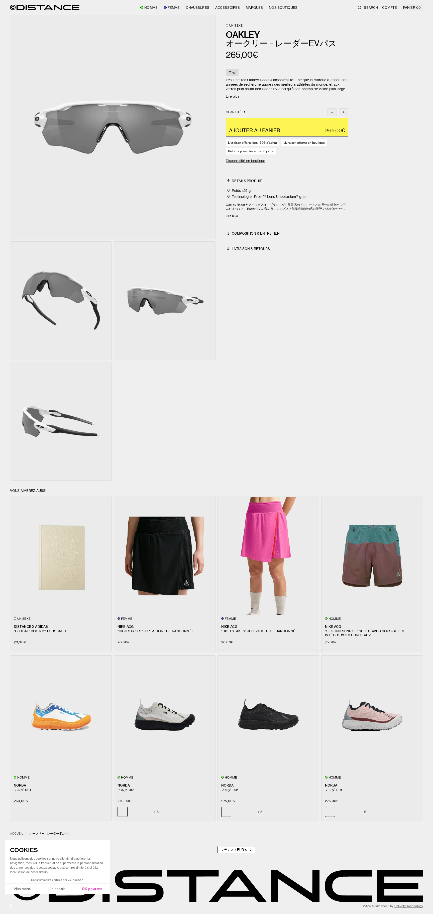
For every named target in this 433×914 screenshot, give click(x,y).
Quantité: (235, 112)
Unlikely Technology (408, 906)
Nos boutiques (283, 8)
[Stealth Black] (134, 812)
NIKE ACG (126, 626)
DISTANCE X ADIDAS (31, 626)
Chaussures (197, 8)
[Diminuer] (332, 112)
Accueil (16, 833)
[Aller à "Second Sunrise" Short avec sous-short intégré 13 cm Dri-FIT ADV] (372, 556)
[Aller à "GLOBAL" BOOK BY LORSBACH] (61, 556)
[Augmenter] (343, 112)
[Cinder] (238, 812)
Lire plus (232, 96)
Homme (151, 8)
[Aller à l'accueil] (44, 7)
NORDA (20, 785)
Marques (254, 8)
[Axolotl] (146, 812)
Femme (174, 8)
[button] (112, 127)
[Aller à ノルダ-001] (61, 715)
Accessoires (227, 8)
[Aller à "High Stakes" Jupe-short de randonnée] (164, 556)
